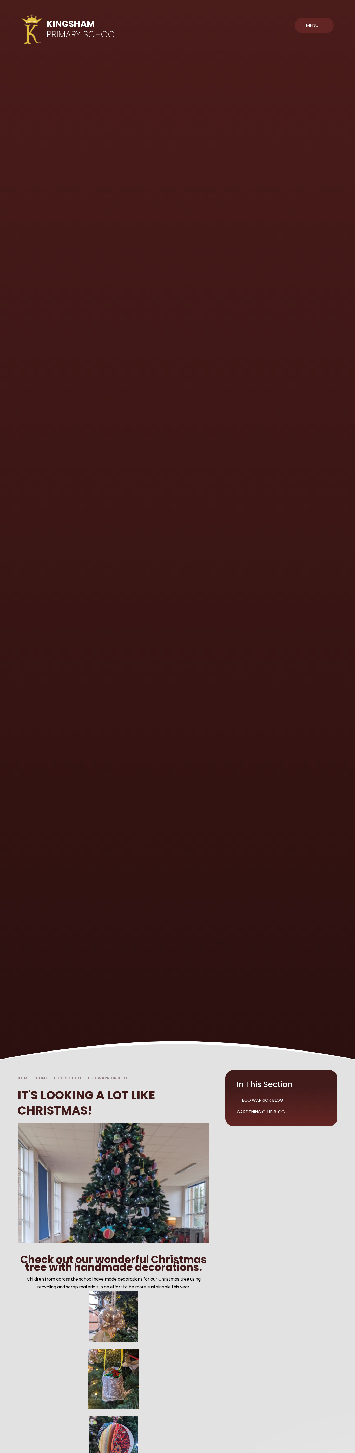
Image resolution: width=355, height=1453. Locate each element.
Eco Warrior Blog (108, 1078)
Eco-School (68, 1078)
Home (24, 1078)
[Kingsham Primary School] (32, 29)
